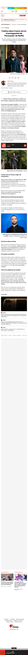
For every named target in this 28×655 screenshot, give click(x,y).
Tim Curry (14, 24)
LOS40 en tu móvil (9, 621)
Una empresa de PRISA (14, 626)
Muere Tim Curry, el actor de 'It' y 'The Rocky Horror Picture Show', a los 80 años (13, 329)
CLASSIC (10, 8)
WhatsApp (15, 78)
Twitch (19, 595)
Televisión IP (24, 335)
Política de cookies (8, 620)
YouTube (11, 595)
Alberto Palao (10, 81)
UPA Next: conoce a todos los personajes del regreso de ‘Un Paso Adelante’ (7, 583)
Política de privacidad (20, 619)
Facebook (10, 78)
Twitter (12, 78)
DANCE (16, 8)
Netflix (10, 335)
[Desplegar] (14, 648)
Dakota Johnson (4, 335)
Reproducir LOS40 (25, 145)
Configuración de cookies (18, 620)
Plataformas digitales (17, 335)
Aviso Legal (6, 619)
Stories (22, 595)
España (2, 15)
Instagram (6, 595)
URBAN (22, 8)
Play (26, 652)
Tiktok (9, 595)
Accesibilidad (12, 619)
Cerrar (25, 19)
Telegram (18, 78)
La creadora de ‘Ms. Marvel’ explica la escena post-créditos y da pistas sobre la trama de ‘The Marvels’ (20, 584)
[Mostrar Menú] (2, 11)
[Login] (26, 11)
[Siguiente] (26, 24)
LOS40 (3, 8)
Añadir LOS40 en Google (15, 92)
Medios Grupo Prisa (14, 629)
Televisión (7, 27)
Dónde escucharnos (18, 621)
